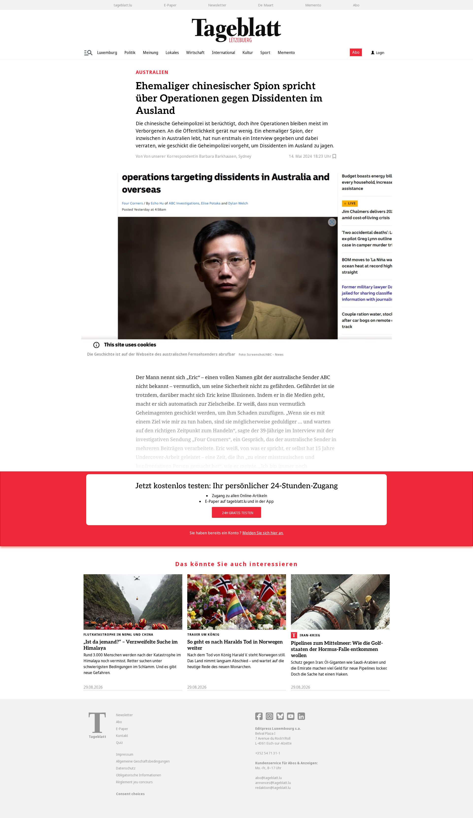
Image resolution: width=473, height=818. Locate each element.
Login (380, 52)
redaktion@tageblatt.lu (273, 787)
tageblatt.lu (123, 4)
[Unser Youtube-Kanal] (291, 718)
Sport (265, 52)
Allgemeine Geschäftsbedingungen (143, 761)
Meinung (150, 52)
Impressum (124, 754)
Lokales (172, 52)
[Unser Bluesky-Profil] (280, 718)
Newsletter (217, 4)
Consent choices (130, 793)
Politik (129, 52)
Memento (313, 4)
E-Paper (170, 4)
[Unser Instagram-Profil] (269, 718)
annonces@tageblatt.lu (273, 782)
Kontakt (122, 735)
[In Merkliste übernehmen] (334, 157)
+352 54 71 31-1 (267, 753)
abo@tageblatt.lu (268, 777)
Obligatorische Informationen (138, 775)
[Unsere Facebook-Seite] (259, 718)
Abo (356, 4)
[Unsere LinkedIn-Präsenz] (301, 718)
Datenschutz (125, 768)
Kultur (247, 52)
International (223, 52)
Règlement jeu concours (134, 782)
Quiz (119, 742)
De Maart (265, 4)
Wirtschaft (195, 52)
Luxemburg (107, 52)
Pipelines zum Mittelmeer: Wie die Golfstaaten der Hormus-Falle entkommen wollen (337, 649)
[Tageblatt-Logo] (97, 731)
